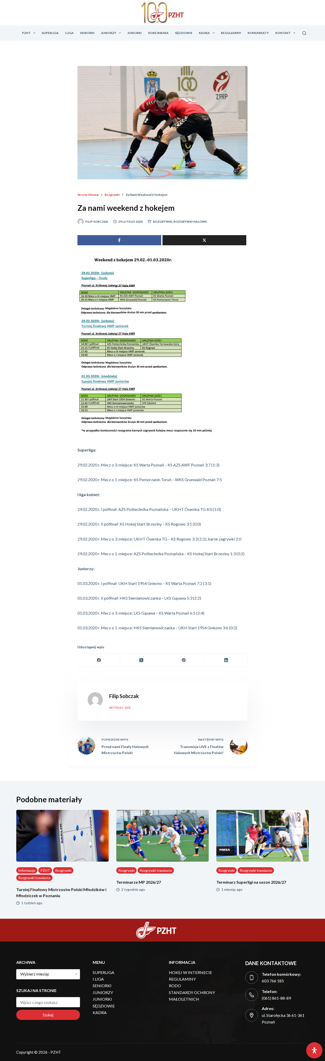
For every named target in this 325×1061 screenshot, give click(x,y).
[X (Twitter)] (141, 660)
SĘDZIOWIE (183, 33)
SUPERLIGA (50, 33)
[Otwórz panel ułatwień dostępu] (314, 1050)
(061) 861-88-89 (276, 998)
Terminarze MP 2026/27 (138, 882)
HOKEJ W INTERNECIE (190, 972)
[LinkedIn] (226, 660)
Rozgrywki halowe (190, 221)
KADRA (204, 33)
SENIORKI (87, 33)
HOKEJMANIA (158, 33)
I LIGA (69, 33)
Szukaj (48, 1015)
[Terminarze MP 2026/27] (162, 836)
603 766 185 (273, 980)
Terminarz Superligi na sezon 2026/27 (251, 882)
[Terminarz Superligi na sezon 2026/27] (262, 836)
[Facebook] (99, 660)
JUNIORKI (134, 33)
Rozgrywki (162, 221)
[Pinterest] (184, 660)
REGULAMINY (231, 33)
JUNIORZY (108, 33)
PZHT (26, 33)
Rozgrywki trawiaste (34, 878)
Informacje (26, 870)
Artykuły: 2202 (120, 707)
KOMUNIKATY (258, 33)
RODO (175, 985)
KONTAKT (283, 33)
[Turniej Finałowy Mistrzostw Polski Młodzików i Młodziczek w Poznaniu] (62, 836)
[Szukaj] (304, 33)
